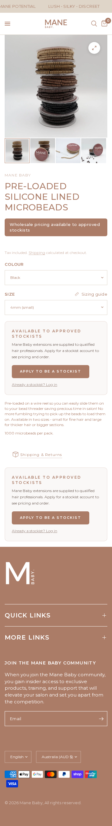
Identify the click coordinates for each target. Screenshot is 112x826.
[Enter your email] (101, 718)
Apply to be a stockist (50, 371)
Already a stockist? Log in (34, 384)
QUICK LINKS (28, 615)
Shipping (37, 252)
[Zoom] (94, 48)
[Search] (94, 24)
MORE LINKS (27, 637)
